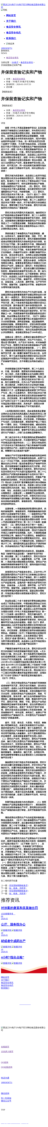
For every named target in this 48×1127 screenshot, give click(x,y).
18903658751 (6, 48)
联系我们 (11, 38)
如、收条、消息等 (17, 888)
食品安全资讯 (13, 26)
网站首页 (11, 15)
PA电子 (15, 62)
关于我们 (11, 21)
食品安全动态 (13, 32)
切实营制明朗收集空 (18, 885)
